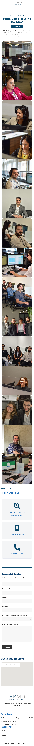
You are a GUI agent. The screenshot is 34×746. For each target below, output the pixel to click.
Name (5, 580)
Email (4, 597)
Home (3, 730)
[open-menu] (5, 8)
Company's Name (9, 589)
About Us (4, 733)
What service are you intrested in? (15, 615)
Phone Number (8, 606)
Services (4, 735)
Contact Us (5, 738)
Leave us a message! (10, 624)
